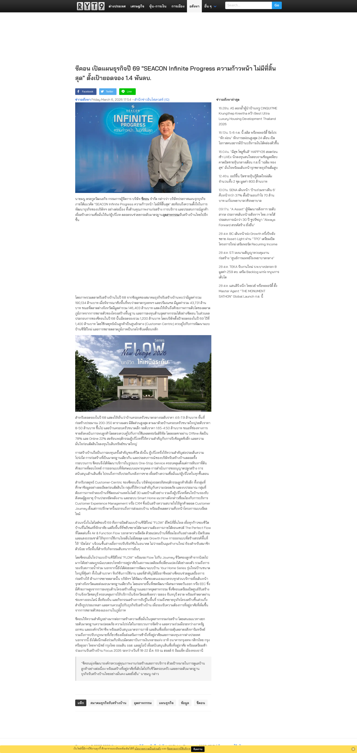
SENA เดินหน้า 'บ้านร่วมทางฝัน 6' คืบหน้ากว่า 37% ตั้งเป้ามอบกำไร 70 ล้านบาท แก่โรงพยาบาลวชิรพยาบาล (247, 195)
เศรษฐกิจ (137, 6)
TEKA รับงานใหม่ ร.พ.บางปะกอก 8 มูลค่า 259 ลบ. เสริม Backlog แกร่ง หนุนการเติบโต (249, 272)
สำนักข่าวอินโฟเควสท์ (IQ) (151, 99)
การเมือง (177, 6)
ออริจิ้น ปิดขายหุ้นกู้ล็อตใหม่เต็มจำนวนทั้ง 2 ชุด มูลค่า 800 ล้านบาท (245, 178)
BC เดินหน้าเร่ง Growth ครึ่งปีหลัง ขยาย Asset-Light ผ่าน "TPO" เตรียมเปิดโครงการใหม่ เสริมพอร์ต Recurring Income (248, 239)
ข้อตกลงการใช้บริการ (178, 748)
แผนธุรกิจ (166, 703)
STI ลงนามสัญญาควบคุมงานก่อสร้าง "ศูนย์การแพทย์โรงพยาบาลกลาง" (246, 255)
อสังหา (194, 6)
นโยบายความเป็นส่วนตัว (147, 748)
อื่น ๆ (208, 6)
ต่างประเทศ (117, 6)
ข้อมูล (185, 703)
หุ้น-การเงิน (158, 6)
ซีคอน (145, 199)
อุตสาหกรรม (171, 215)
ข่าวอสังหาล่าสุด (227, 99)
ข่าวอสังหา (83, 99)
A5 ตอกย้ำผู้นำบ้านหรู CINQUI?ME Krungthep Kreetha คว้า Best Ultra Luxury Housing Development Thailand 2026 (248, 116)
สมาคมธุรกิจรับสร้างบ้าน (108, 703)
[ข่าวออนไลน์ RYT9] (89, 6)
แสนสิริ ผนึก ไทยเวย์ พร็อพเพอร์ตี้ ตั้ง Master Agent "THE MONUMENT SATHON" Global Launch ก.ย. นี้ (248, 291)
